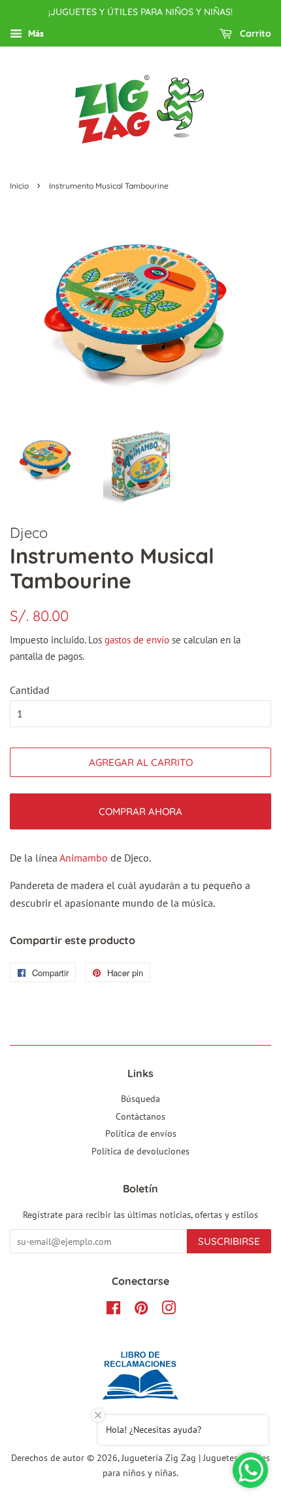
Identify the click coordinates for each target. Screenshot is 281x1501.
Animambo (83, 857)
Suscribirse (229, 1241)
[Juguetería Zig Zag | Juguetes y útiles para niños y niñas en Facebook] (113, 1310)
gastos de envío (137, 640)
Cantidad (30, 689)
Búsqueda (140, 1099)
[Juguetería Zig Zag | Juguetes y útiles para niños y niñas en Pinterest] (141, 1310)
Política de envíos (140, 1133)
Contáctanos (140, 1116)
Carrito (254, 33)
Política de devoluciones (140, 1151)
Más (34, 33)
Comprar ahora (140, 811)
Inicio (19, 186)
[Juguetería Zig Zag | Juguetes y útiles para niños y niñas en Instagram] (168, 1310)
